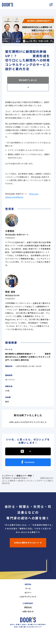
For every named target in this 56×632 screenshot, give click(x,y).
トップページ (8, 475)
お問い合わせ (27, 611)
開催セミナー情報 (24, 475)
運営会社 (28, 607)
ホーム (28, 588)
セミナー (28, 592)
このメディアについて (28, 596)
